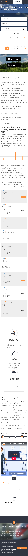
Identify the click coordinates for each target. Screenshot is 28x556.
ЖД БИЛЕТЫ (18, 1)
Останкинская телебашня (9, 489)
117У (3, 218)
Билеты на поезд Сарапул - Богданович (10, 531)
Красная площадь (7, 486)
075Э (3, 287)
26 (10, 48)
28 (17, 48)
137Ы (3, 191)
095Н (3, 244)
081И (3, 273)
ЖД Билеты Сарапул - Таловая (8, 537)
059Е (3, 301)
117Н (3, 230)
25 (7, 48)
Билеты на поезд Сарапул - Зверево (10, 533)
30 (25, 48)
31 (3, 50)
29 (21, 48)
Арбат (13, 486)
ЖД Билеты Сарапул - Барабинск (9, 538)
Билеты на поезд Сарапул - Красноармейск (11, 535)
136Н (3, 204)
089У (3, 258)
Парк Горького (19, 489)
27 (14, 48)
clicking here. (12, 549)
